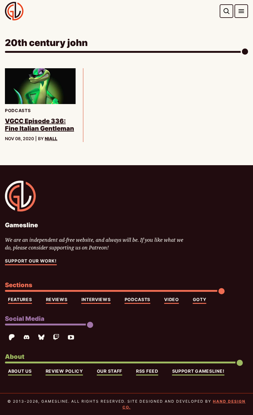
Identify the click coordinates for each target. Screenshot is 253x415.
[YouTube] (71, 337)
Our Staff (109, 371)
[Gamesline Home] (14, 11)
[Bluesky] (41, 337)
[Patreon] (12, 337)
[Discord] (26, 337)
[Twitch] (56, 337)
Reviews (57, 299)
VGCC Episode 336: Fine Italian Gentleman (39, 124)
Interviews (96, 299)
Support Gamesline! (198, 371)
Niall (51, 138)
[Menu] (241, 11)
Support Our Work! (31, 260)
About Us (20, 371)
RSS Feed (147, 371)
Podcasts (138, 299)
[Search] (226, 11)
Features (20, 299)
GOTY (199, 299)
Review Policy (64, 371)
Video (171, 299)
